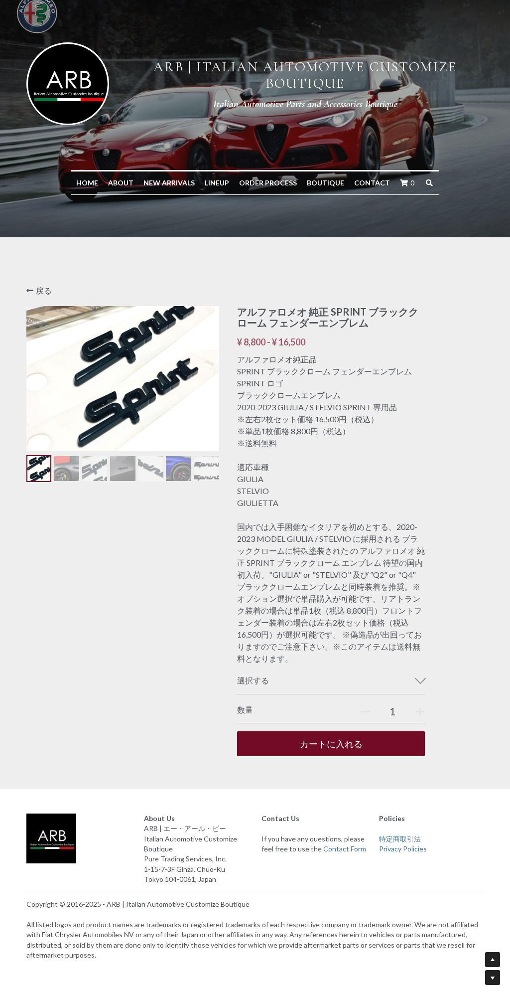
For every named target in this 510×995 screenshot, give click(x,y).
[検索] (429, 182)
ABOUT (120, 182)
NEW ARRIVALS (169, 182)
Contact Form (344, 848)
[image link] (68, 82)
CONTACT (372, 182)
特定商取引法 (400, 838)
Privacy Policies (403, 848)
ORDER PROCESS (268, 182)
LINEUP (217, 182)
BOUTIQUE (325, 182)
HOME (87, 182)
